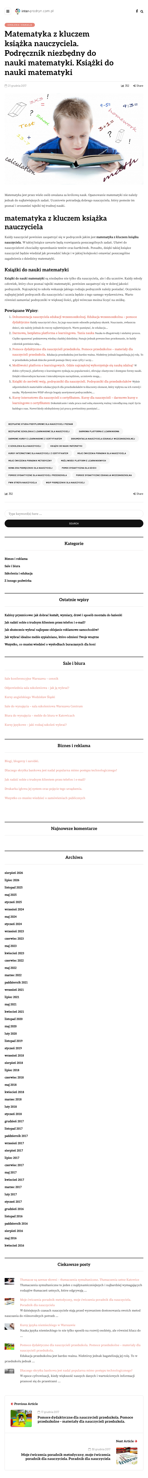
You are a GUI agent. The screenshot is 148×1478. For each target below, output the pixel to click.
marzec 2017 (13, 1187)
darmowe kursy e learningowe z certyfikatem (35, 438)
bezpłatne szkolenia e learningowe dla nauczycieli (39, 431)
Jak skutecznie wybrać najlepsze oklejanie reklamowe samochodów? (52, 630)
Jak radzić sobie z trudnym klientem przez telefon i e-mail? (45, 622)
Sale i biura (12, 566)
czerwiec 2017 (14, 1165)
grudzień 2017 (14, 1121)
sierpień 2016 (14, 1231)
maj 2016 (11, 1238)
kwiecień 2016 (14, 1245)
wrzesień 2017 (14, 1143)
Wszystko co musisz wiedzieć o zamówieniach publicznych (45, 798)
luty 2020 (11, 1034)
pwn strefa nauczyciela (22, 482)
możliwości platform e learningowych (83, 460)
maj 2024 (11, 917)
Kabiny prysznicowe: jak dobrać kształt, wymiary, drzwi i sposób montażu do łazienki (63, 615)
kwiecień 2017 (14, 1180)
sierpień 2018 (14, 1063)
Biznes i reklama (16, 559)
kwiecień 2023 (14, 953)
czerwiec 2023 (14, 939)
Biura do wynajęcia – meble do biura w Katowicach (40, 715)
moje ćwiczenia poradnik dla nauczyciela (101, 453)
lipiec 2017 (12, 1158)
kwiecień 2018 (14, 1092)
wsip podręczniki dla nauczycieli (65, 482)
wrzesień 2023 (14, 931)
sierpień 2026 (14, 873)
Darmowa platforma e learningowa (99, 431)
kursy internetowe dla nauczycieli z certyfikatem (38, 453)
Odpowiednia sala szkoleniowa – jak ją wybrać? (37, 688)
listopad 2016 (14, 1216)
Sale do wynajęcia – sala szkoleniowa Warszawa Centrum (44, 706)
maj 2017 (11, 1172)
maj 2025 (11, 895)
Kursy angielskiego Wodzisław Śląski (30, 697)
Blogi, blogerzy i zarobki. (22, 761)
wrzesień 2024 (14, 909)
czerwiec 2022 (14, 960)
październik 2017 (16, 1136)
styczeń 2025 (13, 902)
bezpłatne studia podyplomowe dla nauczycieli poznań (40, 424)
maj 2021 (11, 1004)
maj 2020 (11, 1026)
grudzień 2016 (14, 1209)
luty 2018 (11, 1107)
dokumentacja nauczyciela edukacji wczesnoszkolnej (103, 438)
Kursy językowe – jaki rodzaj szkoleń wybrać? (36, 725)
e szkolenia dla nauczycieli (24, 446)
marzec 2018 (13, 1099)
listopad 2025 (14, 887)
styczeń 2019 (13, 1048)
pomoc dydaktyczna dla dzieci (79, 468)
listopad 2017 (14, 1129)
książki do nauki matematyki (66, 446)
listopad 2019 (14, 1041)
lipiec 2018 (12, 1070)
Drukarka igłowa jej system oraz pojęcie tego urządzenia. (43, 789)
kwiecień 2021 (14, 1012)
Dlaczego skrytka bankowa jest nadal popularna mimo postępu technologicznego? (61, 770)
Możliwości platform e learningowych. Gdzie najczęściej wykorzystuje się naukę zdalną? (73, 365)
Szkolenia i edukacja (20, 25)
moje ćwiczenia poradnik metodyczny (30, 460)
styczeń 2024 (13, 924)
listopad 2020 (14, 1019)
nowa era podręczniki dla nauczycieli (30, 468)
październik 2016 (16, 1224)
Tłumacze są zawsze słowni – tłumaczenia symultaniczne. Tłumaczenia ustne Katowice (79, 1280)
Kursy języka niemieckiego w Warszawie (47, 1325)
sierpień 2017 (14, 1150)
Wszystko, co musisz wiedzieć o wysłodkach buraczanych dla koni (50, 644)
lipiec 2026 (12, 880)
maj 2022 (11, 968)
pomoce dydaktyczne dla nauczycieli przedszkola (37, 475)
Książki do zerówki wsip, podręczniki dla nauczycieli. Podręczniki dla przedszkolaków (71, 381)
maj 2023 (11, 946)
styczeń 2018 (13, 1114)
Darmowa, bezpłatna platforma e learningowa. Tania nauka (53, 333)
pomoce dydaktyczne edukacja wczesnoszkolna (104, 475)
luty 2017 (11, 1194)
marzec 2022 (13, 975)
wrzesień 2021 (14, 990)
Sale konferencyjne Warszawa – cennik (31, 679)
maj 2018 (11, 1085)
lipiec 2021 (12, 997)
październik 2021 (16, 982)
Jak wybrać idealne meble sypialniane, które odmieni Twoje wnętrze (52, 637)
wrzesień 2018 (14, 1055)
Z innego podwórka (18, 581)
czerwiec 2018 (14, 1077)
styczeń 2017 (13, 1202)
